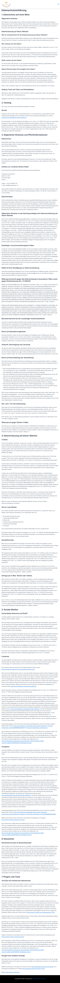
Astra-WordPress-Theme (38, 978)
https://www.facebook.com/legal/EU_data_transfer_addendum (30, 726)
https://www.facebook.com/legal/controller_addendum (25, 709)
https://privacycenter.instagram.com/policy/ (13, 814)
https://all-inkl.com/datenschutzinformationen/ (14, 117)
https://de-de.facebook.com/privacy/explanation (23, 686)
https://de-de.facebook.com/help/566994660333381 (41, 814)
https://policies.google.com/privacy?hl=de (13, 937)
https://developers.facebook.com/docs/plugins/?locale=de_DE (18, 669)
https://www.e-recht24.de (12, 972)
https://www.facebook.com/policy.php (37, 727)
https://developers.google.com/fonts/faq (42, 966)
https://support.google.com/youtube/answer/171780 (40, 912)
